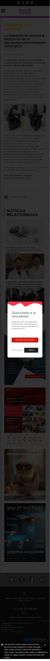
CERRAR (31, 350)
